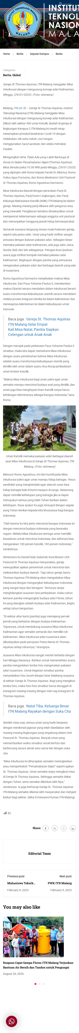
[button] (35, 984)
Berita (20, 53)
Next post (66, 876)
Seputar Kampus (39, 53)
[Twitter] (55, 828)
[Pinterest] (64, 828)
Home (6, 53)
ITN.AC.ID (20, 108)
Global (16, 75)
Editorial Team (39, 853)
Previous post (16, 876)
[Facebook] (46, 828)
